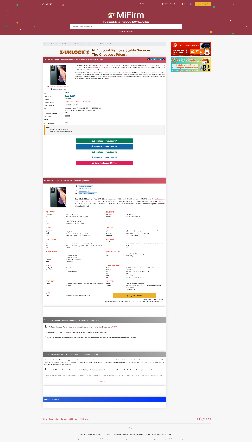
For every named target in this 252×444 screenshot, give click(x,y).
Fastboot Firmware (87, 44)
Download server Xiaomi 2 (105, 146)
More (156, 4)
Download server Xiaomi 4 (105, 157)
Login (198, 4)
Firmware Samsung (160, 439)
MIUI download (99, 439)
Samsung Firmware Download (146, 439)
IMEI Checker (167, 4)
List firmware (145, 4)
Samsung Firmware (132, 439)
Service (186, 4)
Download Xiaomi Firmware (86, 439)
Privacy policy (53, 419)
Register (206, 4)
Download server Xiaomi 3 (105, 152)
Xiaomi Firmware (73, 439)
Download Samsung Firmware (174, 439)
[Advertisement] (123, 85)
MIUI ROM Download (113, 439)
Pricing (177, 4)
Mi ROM (105, 439)
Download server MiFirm (105, 163)
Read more (103, 347)
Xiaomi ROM (123, 439)
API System (73, 419)
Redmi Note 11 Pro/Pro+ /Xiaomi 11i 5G (65, 44)
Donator (64, 419)
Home (46, 44)
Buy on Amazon (135, 295)
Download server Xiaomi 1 (105, 141)
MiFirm (48, 4)
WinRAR (114, 327)
